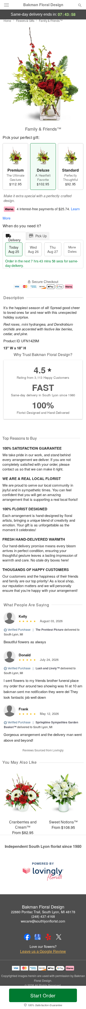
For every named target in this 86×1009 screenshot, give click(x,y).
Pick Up (41, 235)
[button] (75, 998)
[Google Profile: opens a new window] (37, 937)
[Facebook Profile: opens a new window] (27, 937)
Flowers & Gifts (25, 20)
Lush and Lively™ (48, 668)
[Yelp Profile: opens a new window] (48, 937)
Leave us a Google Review (43, 951)
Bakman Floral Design (43, 5)
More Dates (72, 249)
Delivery (14, 238)
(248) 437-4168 (43, 916)
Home (7, 20)
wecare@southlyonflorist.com (43, 921)
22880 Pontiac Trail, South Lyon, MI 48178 (43, 911)
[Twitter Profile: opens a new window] (58, 937)
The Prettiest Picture (50, 629)
